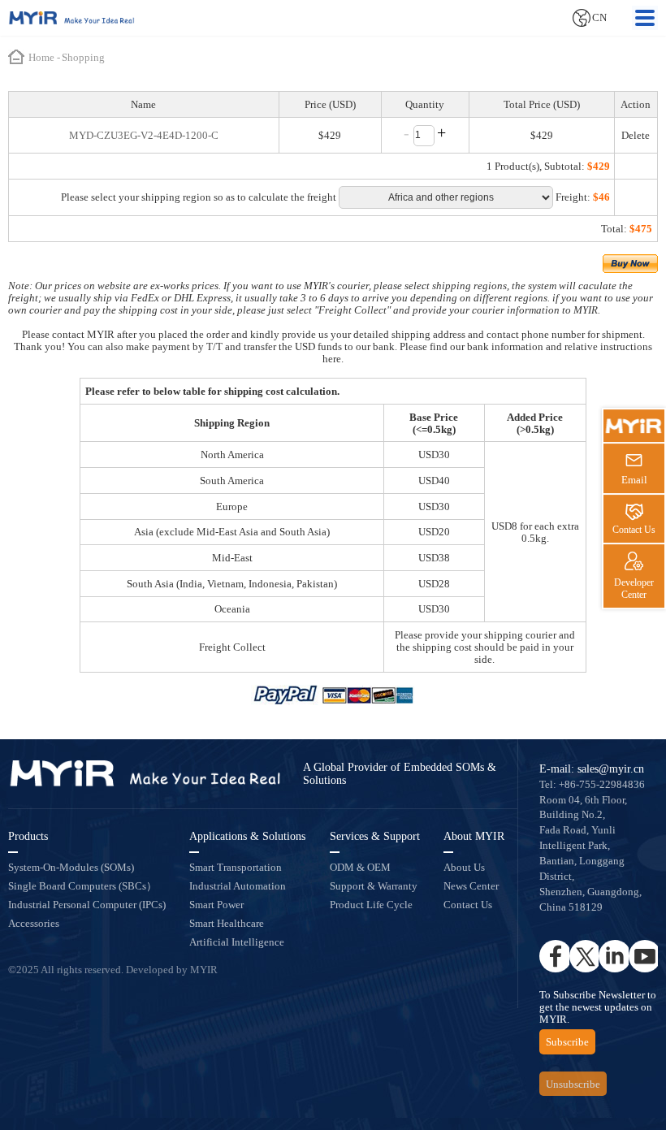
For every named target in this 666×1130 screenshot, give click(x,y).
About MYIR (473, 836)
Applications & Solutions (247, 836)
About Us (464, 867)
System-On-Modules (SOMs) (71, 867)
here (331, 359)
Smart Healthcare (226, 923)
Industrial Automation (237, 886)
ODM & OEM (360, 867)
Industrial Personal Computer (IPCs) (87, 904)
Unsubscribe (573, 1084)
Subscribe (567, 1042)
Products (28, 836)
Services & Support (375, 836)
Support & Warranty (373, 886)
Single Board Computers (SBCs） (82, 886)
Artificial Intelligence (236, 942)
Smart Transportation (235, 867)
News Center (471, 886)
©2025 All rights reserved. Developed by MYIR (113, 970)
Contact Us (467, 904)
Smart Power (216, 904)
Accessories (33, 923)
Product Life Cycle (371, 904)
